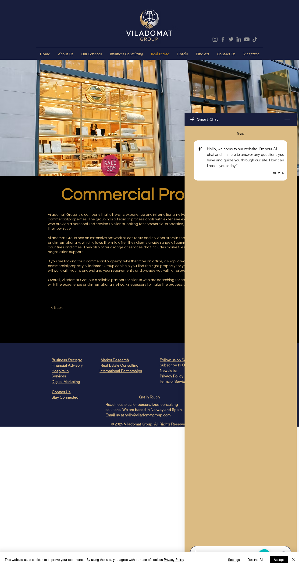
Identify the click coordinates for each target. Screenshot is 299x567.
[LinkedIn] (238, 39)
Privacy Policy (174, 559)
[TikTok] (254, 39)
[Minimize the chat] (287, 119)
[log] (241, 334)
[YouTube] (246, 39)
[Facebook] (223, 39)
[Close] (293, 559)
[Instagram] (215, 39)
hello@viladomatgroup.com (148, 415)
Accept (279, 559)
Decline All (255, 559)
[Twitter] (231, 39)
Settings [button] (234, 559)
